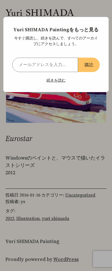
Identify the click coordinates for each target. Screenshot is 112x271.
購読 (89, 65)
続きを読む (56, 80)
